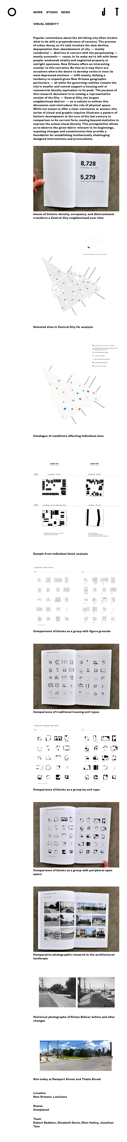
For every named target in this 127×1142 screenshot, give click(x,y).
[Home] (12, 15)
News (65, 12)
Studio (52, 12)
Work (38, 12)
